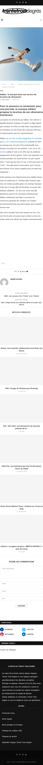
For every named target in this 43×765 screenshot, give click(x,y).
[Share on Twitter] (20, 272)
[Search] (41, 20)
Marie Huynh (5, 99)
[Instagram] (22, 2)
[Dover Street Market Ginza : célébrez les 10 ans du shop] (21, 489)
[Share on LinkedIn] (22, 271)
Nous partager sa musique (12, 725)
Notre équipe (7, 719)
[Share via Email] (27, 271)
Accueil (4, 84)
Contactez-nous (8, 713)
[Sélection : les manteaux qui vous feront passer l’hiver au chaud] (21, 448)
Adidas (3, 263)
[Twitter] (19, 2)
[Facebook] (16, 2)
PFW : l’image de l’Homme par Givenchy (21, 388)
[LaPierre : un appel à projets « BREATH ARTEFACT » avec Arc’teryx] (21, 529)
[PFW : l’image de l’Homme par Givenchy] (21, 371)
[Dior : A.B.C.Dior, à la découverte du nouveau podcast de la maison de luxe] (21, 408)
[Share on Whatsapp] (25, 271)
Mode (12, 84)
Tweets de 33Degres (8, 650)
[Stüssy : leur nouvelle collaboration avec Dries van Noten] (21, 331)
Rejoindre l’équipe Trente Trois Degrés (17, 742)
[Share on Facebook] (18, 271)
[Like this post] (16, 271)
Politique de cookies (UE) (12, 730)
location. (3, 152)
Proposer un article (9, 736)
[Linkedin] (26, 2)
